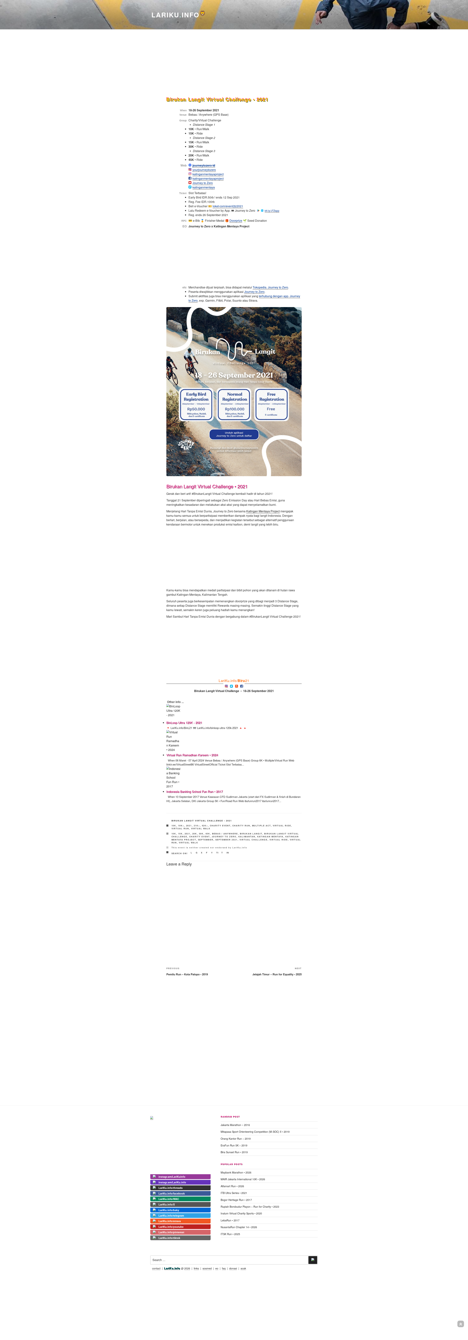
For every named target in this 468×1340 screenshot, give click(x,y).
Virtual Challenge (253, 839)
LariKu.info (172, 1268)
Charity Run (241, 825)
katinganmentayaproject (208, 174)
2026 (187, 1268)
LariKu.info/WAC (168, 1199)
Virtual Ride (282, 825)
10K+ (181, 825)
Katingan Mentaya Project (263, 511)
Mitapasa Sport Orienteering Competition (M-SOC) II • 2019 (255, 1131)
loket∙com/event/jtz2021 (228, 206)
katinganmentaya (204, 187)
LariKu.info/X (166, 1204)
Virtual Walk (201, 828)
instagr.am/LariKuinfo (171, 1176)
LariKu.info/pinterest (171, 1232)
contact (156, 1268)
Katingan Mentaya (270, 836)
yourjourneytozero (204, 170)
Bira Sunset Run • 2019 (234, 1152)
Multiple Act (261, 825)
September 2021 (226, 839)
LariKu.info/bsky (168, 1210)
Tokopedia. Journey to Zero (270, 287)
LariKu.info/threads (170, 1188)
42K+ (205, 825)
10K (173, 825)
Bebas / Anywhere (225, 833)
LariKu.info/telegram (171, 1215)
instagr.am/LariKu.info (172, 1182)
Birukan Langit (251, 833)
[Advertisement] (234, 55)
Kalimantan (246, 836)
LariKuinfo (178, 14)
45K (207, 833)
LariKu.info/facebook (171, 1193)
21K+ (197, 825)
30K (201, 833)
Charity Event (220, 825)
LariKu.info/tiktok (169, 1238)
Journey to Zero (203, 183)
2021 (189, 825)
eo (216, 1268)
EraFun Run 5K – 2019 (234, 1145)
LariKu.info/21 (234, 680)
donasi (233, 1268)
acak (243, 1268)
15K (180, 833)
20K (194, 833)
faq (224, 1268)
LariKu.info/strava (169, 1221)
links (196, 1268)
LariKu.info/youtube (171, 1227)
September (206, 839)
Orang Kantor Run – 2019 (236, 1138)
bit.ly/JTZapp (271, 210)
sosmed (207, 1268)
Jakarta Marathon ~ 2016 (235, 1125)
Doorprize (235, 220)
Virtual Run (180, 828)
